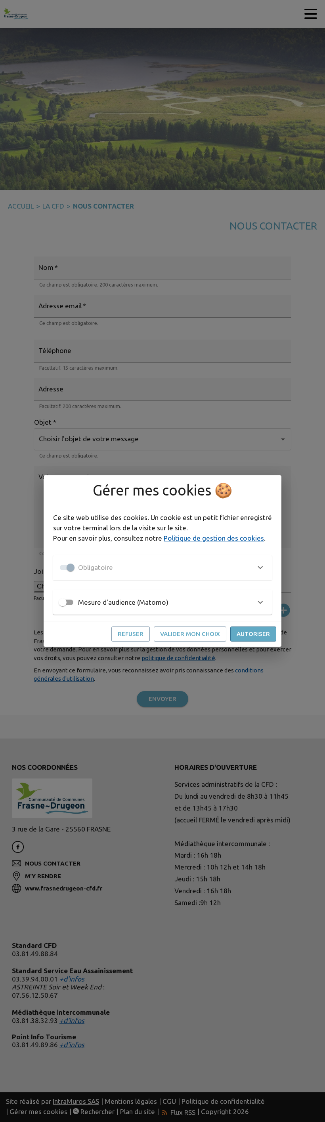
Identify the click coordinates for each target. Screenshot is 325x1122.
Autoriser (253, 633)
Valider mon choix (190, 633)
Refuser (130, 633)
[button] (162, 567)
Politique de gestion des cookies (214, 538)
